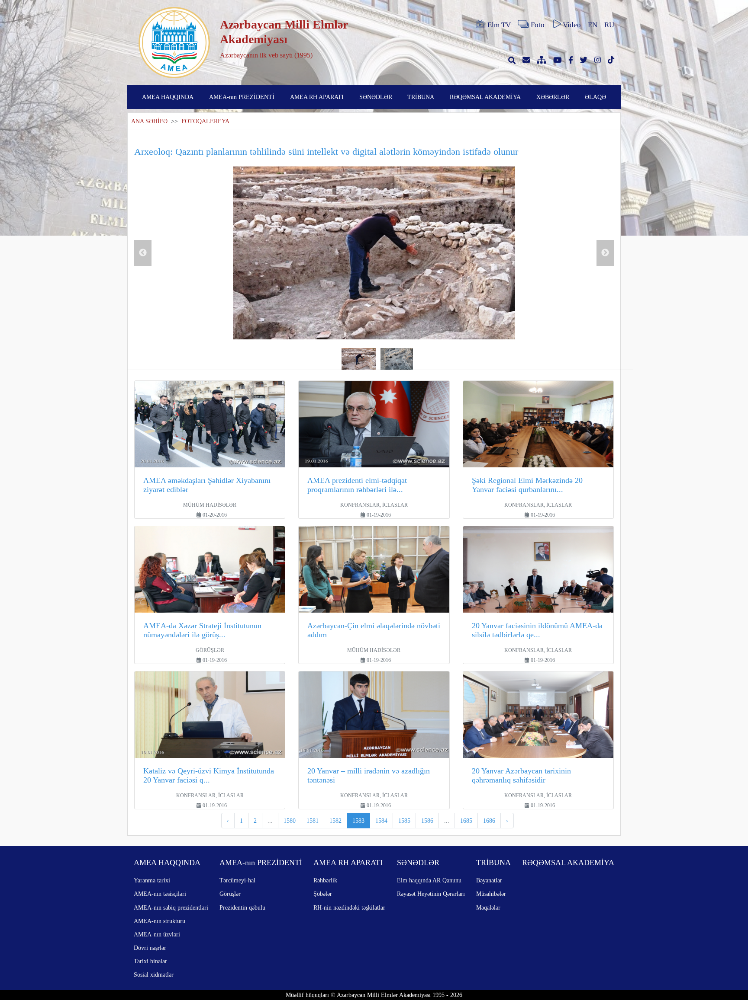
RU (609, 25)
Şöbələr (322, 893)
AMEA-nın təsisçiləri (160, 893)
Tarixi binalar (150, 961)
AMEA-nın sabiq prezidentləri (171, 907)
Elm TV (499, 25)
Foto (538, 25)
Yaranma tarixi (152, 880)
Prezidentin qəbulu (242, 907)
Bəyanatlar (489, 880)
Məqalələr (488, 907)
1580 (290, 820)
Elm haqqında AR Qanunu (429, 880)
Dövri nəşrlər (150, 947)
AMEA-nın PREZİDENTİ (241, 96)
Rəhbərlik (325, 880)
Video (572, 25)
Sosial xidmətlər (154, 974)
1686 (489, 820)
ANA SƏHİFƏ (149, 121)
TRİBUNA (420, 96)
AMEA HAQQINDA (167, 96)
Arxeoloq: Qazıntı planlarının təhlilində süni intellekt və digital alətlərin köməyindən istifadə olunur (326, 151)
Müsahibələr (491, 893)
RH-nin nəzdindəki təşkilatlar (349, 907)
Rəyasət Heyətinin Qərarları (431, 893)
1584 (381, 820)
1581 (312, 820)
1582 (335, 820)
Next (605, 253)
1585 (404, 820)
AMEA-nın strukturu (159, 920)
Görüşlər (230, 893)
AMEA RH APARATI (317, 96)
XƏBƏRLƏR (552, 96)
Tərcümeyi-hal (237, 880)
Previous (143, 253)
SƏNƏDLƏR (375, 96)
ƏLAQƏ (595, 96)
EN (592, 25)
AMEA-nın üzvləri (157, 934)
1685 (466, 820)
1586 (427, 820)
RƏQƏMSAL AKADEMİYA (485, 96)
